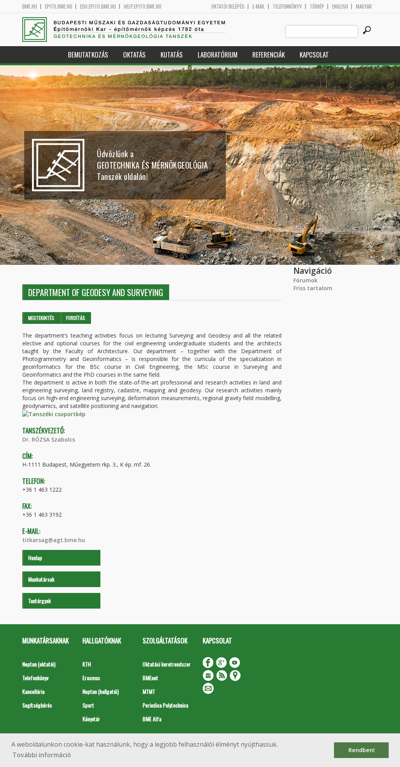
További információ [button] (41, 755)
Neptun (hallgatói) (100, 691)
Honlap (35, 557)
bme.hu (29, 6)
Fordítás (75, 317)
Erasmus (91, 678)
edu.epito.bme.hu (98, 6)
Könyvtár (91, 719)
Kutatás (172, 54)
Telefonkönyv (287, 6)
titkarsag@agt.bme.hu (53, 540)
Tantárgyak (39, 600)
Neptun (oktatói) (38, 664)
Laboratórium (218, 54)
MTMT (149, 691)
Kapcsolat (314, 54)
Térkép (317, 6)
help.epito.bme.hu (142, 6)
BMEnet (150, 678)
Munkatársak (41, 579)
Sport (88, 705)
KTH (86, 664)
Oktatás (134, 54)
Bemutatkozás (88, 54)
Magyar (364, 6)
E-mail (258, 6)
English (340, 6)
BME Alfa (152, 719)
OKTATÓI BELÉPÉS (228, 6)
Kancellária (33, 691)
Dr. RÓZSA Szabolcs (48, 439)
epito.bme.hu (58, 6)
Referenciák (268, 54)
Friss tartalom (312, 288)
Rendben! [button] (361, 750)
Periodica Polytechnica (165, 705)
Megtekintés (41, 317)
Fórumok (305, 280)
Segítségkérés (37, 705)
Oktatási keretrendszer (167, 664)
